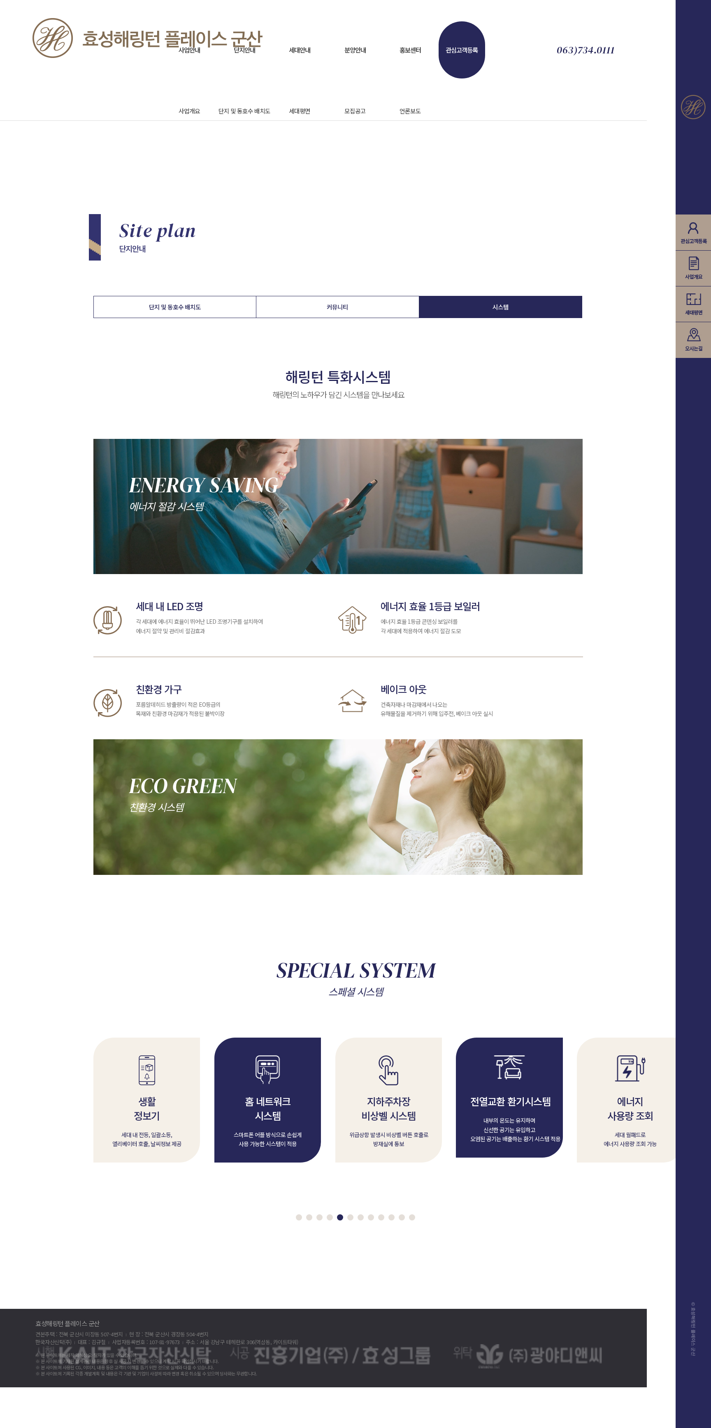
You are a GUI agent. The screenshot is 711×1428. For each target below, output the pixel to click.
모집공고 (355, 110)
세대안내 (299, 49)
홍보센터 (410, 49)
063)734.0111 (585, 50)
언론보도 (410, 110)
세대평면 (299, 110)
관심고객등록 (462, 49)
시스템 (501, 306)
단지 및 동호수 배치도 (244, 110)
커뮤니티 (337, 306)
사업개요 (189, 110)
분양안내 (355, 49)
